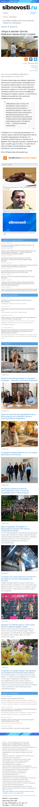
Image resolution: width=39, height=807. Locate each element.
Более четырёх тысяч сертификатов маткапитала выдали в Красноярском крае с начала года (19, 709)
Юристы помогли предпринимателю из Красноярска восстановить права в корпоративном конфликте (18, 416)
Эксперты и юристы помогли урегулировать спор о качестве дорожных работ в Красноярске (15, 490)
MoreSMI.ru (33, 795)
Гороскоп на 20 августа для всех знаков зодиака (15, 728)
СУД (36, 69)
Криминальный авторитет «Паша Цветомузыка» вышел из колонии (19, 188)
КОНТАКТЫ (13, 734)
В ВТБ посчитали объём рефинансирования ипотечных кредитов (17, 277)
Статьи (5, 17)
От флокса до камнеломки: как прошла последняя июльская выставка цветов (18, 672)
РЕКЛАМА (26, 734)
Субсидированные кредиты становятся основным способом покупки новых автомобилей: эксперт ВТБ (19, 265)
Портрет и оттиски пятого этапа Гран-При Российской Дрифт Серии (18, 626)
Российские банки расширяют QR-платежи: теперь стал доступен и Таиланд (18, 245)
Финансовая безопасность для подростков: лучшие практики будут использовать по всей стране (16, 271)
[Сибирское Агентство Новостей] (19, 7)
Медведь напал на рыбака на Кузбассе (12, 698)
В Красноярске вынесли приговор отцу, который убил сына (19, 233)
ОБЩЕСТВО (34, 65)
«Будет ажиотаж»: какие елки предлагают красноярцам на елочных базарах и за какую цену (18, 318)
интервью (5, 573)
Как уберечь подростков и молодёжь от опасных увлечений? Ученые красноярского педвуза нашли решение (16, 259)
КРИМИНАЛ (34, 67)
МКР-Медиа (13, 17)
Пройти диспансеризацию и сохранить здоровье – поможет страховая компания (19, 379)
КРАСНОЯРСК (13, 1)
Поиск (33, 13)
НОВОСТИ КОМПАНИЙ (13, 240)
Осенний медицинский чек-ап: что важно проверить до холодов (19, 453)
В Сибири (7, 20)
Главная (4, 27)
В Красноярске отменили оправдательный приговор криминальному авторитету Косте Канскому (19, 210)
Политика (30, 20)
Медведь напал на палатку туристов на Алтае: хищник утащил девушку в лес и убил (17, 720)
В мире (14, 20)
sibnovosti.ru (29, 751)
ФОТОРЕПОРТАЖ (10, 295)
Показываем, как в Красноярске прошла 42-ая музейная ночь (18, 309)
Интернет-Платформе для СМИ (20, 795)
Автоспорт (5, 621)
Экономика (17, 23)
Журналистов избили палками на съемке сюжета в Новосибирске (16, 300)
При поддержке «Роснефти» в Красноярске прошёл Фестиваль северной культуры (15, 529)
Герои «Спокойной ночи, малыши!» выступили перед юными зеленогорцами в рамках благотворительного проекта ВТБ (19, 289)
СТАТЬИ (7, 344)
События (5, 667)
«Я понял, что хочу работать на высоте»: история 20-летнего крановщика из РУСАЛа (19, 579)
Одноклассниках (28, 158)
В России (22, 20)
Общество (7, 23)
